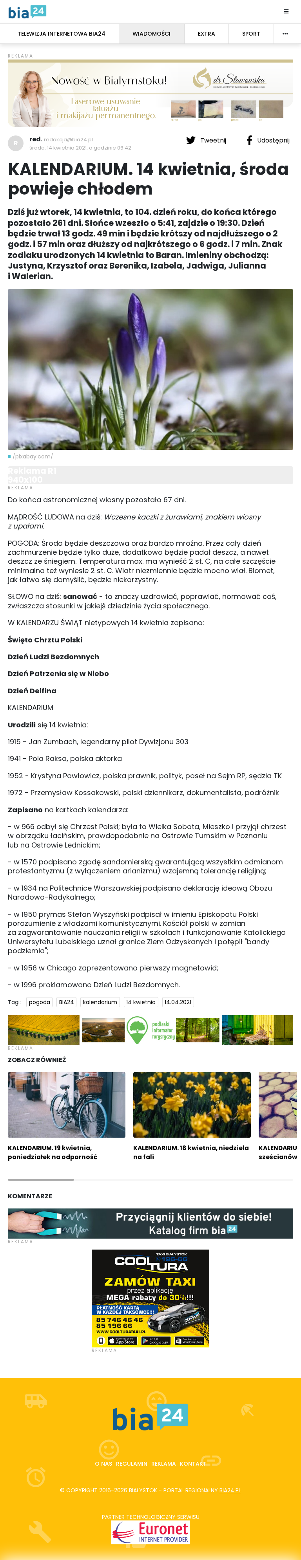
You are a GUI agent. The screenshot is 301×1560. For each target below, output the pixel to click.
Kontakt (193, 1463)
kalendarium (100, 1002)
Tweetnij (213, 140)
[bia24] (27, 11)
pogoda (39, 1002)
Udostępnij (273, 140)
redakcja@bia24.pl (68, 139)
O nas (103, 1463)
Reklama (163, 1463)
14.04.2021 (178, 1002)
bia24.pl (230, 1490)
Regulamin (131, 1463)
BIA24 (66, 1002)
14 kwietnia (141, 1002)
